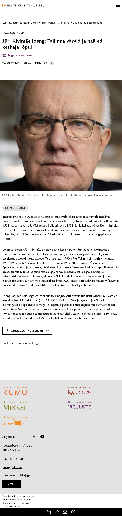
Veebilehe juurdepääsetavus (18, 496)
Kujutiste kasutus (12, 506)
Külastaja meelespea (13, 510)
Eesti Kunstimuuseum (15, 22)
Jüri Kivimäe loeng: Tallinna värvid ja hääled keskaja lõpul (67, 22)
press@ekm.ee (12, 467)
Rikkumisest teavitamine (16, 503)
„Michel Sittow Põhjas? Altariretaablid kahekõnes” (68, 296)
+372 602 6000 (12, 459)
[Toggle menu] (118, 5)
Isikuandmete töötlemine (16, 499)
